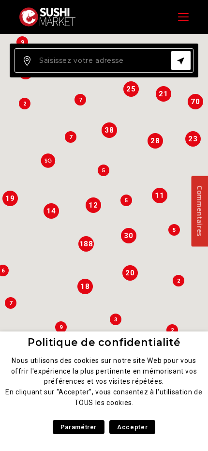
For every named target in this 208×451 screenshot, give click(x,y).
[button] (47, 160)
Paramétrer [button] (78, 427)
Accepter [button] (132, 427)
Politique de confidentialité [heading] (104, 342)
